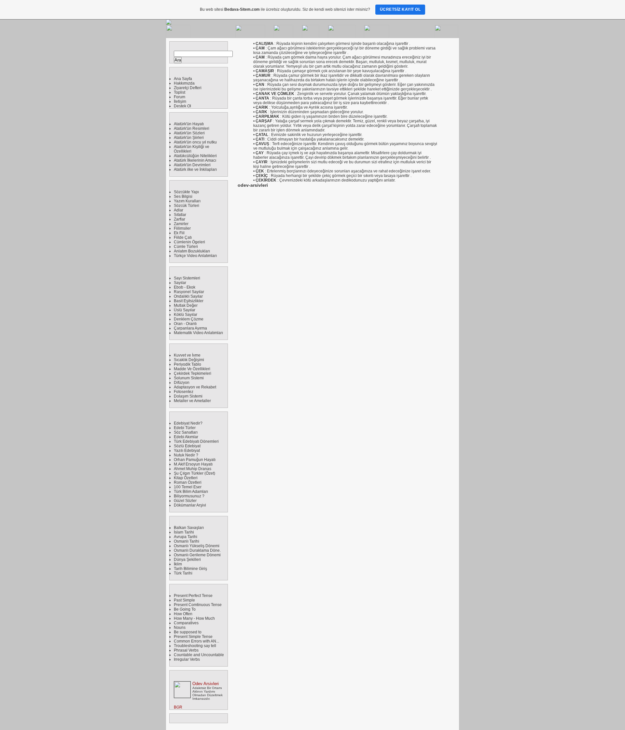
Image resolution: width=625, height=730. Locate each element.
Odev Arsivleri (205, 683)
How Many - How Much (194, 618)
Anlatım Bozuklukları (192, 251)
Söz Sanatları (186, 432)
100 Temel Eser (187, 487)
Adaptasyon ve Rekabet (195, 387)
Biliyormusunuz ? (189, 496)
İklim (178, 564)
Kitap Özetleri (186, 478)
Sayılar (180, 282)
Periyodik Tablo (187, 364)
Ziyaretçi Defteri (187, 88)
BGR (178, 707)
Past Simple (184, 600)
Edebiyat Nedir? (188, 423)
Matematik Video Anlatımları (198, 333)
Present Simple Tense (193, 636)
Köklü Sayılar (185, 314)
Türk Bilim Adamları (191, 491)
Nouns (180, 627)
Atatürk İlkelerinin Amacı (195, 160)
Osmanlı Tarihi (186, 541)
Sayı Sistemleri (187, 278)
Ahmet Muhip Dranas (192, 468)
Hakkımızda (184, 83)
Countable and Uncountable (199, 655)
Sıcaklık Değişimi (189, 360)
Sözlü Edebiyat (187, 446)
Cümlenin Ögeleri (189, 242)
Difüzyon (181, 382)
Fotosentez (183, 391)
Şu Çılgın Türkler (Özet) (194, 473)
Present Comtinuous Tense (198, 604)
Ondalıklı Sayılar (188, 296)
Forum (179, 97)
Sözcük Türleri (186, 205)
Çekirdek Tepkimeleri (192, 373)
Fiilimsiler (182, 228)
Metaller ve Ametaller (192, 401)
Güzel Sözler (185, 500)
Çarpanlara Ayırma (190, 328)
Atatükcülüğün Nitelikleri (195, 156)
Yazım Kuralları (187, 201)
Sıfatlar (180, 214)
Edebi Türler (185, 428)
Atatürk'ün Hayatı (189, 124)
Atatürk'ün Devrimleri (192, 165)
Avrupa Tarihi (185, 536)
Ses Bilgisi (183, 196)
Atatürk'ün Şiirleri (189, 137)
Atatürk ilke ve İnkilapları (195, 169)
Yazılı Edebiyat (187, 450)
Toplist (179, 92)
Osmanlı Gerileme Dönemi (197, 555)
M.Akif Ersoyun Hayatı (193, 464)
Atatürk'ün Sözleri (189, 133)
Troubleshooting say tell (195, 645)
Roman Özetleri (187, 482)
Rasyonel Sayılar (189, 292)
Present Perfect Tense (193, 595)
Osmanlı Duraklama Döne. (197, 550)
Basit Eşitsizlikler (188, 301)
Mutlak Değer (186, 305)
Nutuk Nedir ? (186, 455)
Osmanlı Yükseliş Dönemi (196, 546)
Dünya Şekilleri (187, 559)
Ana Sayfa (183, 78)
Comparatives (186, 623)
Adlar (178, 210)
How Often (183, 614)
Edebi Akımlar (186, 437)
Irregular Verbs (187, 659)
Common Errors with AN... (196, 641)
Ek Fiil (179, 233)
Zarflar (179, 219)
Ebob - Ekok (184, 287)
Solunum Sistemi (189, 378)
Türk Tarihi (183, 573)
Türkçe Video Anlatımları (195, 255)
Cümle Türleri (186, 246)
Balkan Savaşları (189, 527)
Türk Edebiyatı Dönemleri (196, 441)
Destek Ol (182, 106)
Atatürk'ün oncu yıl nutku (195, 142)
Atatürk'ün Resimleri (191, 128)
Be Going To (185, 609)
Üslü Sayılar (184, 310)
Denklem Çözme (188, 319)
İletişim (180, 101)
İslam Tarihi (184, 532)
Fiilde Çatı (183, 237)
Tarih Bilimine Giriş (190, 568)
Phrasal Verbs (186, 650)
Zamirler (181, 224)
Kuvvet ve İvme (187, 355)
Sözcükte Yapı (186, 192)
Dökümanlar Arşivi (190, 505)
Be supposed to (187, 632)
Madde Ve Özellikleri (192, 369)
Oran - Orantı (185, 323)
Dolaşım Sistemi (188, 396)
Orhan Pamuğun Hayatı (194, 459)
